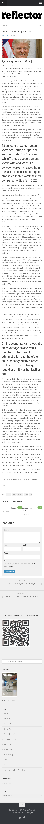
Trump (26, 494)
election (8, 494)
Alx (32, 813)
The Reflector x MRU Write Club (14, 770)
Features (5, 25)
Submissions (8, 765)
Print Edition (8, 750)
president (20, 494)
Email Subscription (10, 734)
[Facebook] (24, 817)
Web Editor (6, 36)
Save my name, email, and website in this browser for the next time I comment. (21, 565)
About (6, 714)
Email (25, 545)
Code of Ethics (9, 724)
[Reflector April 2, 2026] (9, 696)
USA (31, 494)
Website (6, 553)
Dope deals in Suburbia (9, 508)
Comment (7, 530)
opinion (14, 494)
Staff (5, 760)
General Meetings (10, 739)
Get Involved (8, 744)
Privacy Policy (8, 755)
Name (6, 545)
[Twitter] (20, 817)
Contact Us (7, 729)
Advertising (7, 719)
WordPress (21, 813)
